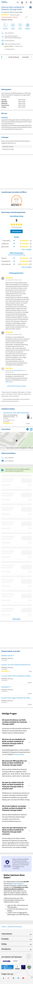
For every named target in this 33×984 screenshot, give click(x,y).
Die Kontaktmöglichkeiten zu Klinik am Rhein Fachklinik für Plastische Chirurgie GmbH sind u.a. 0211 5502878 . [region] (16, 752)
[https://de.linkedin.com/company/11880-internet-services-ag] (18, 978)
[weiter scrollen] (31, 57)
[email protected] (18, 754)
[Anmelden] (22, 2)
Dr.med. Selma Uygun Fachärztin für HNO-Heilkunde (16, 698)
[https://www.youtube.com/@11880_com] (23, 978)
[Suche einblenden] (18, 2)
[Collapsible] (29, 722)
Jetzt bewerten (16, 231)
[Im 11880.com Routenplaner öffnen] (27, 429)
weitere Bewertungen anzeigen (16, 386)
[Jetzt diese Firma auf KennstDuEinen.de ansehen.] (14, 240)
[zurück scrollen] (1, 57)
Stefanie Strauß (6, 655)
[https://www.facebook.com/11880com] (3, 978)
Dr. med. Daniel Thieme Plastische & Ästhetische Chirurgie (16, 676)
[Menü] (31, 2)
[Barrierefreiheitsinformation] (26, 2)
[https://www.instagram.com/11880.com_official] (8, 978)
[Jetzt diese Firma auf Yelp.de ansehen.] (14, 258)
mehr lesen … (10, 382)
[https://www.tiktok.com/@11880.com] (13, 978)
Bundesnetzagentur (18, 883)
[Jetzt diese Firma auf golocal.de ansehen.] (14, 246)
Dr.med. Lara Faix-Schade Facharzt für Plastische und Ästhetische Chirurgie (16, 665)
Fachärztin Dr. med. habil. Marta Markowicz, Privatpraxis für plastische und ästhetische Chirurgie (16, 413)
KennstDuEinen (18, 370)
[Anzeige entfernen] (31, 977)
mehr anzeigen (26, 249)
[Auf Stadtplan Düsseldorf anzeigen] (31, 429)
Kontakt (25, 57)
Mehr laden (16, 619)
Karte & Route (13, 57)
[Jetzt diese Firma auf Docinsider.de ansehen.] (14, 264)
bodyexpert (5, 687)
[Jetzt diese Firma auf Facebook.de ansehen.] (14, 261)
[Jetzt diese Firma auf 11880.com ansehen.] (14, 243)
